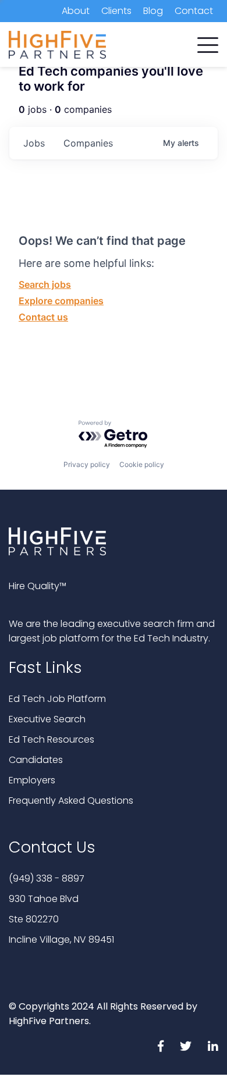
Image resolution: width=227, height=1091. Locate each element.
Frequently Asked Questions (71, 800)
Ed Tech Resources (51, 739)
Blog (153, 10)
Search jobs (45, 284)
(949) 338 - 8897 (46, 878)
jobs (34, 143)
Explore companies (61, 300)
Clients (116, 10)
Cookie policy (141, 464)
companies (88, 143)
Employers (32, 780)
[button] (207, 42)
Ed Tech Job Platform (57, 698)
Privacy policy (86, 464)
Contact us (43, 317)
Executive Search (47, 719)
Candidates (36, 759)
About (76, 10)
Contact (194, 10)
